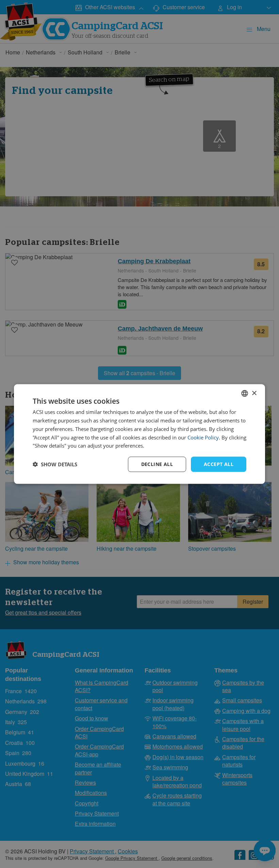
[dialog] (139, 434)
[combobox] (244, 393)
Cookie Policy (203, 437)
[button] (55, 464)
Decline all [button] (157, 464)
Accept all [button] (218, 464)
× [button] (254, 393)
